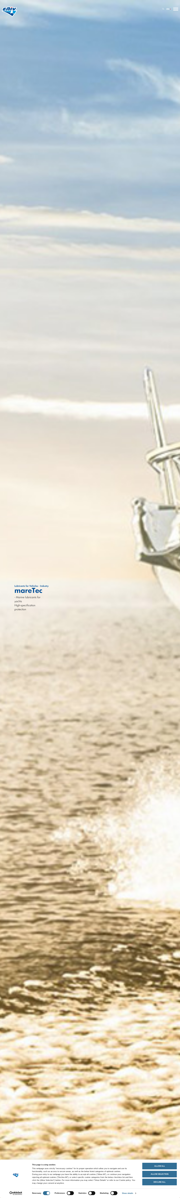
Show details (127, 1193)
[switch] (70, 1193)
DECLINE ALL (160, 1182)
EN (168, 9)
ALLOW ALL (159, 1166)
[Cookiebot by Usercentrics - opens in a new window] (16, 1193)
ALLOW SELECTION (159, 1174)
